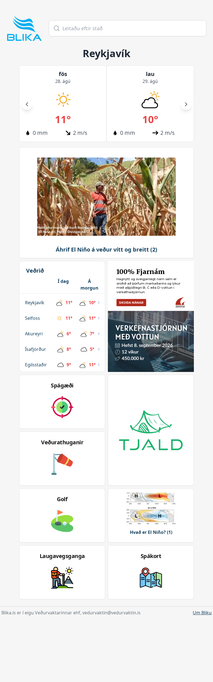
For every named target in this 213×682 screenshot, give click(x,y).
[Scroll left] (26, 104)
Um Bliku (202, 613)
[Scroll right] (186, 104)
